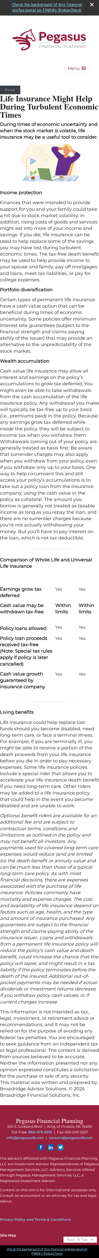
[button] (77, 68)
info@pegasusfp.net (25, 1137)
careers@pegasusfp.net (71, 1137)
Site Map (8, 1235)
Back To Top (78, 1239)
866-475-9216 (40, 1132)
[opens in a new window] (40, 1149)
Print (10, 90)
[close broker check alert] (92, 5)
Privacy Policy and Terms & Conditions (35, 1219)
